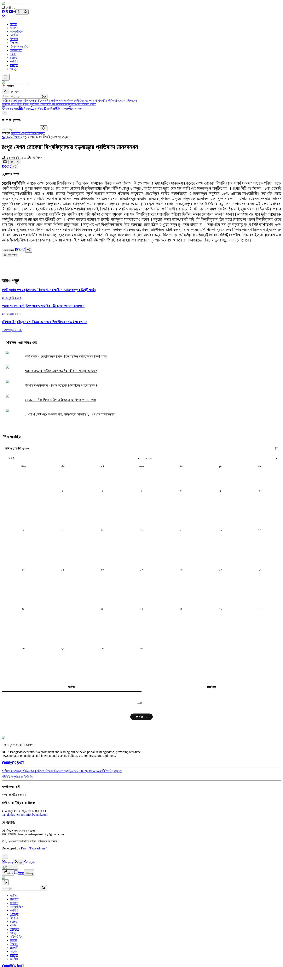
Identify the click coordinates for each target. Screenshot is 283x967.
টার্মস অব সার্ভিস (54, 104)
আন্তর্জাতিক (16, 31)
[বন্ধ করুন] (5, 91)
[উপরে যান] (5, 856)
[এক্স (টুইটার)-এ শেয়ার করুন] (6, 167)
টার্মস (30, 776)
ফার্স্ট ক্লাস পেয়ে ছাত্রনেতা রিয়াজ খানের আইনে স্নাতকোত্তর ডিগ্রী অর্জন (66, 356)
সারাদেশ (14, 28)
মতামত (13, 57)
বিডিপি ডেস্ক (12, 174)
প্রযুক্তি (40, 133)
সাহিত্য (14, 65)
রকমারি (13, 940)
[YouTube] (10, 12)
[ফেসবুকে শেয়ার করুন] (3, 167)
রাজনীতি (15, 133)
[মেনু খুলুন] (6, 77)
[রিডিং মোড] (5, 162)
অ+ (11, 161)
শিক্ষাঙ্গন (14, 42)
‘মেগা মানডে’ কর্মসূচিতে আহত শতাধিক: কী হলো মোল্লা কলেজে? (61, 371)
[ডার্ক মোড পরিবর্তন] (5, 882)
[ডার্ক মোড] (19, 12)
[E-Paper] (22, 763)
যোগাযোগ (23, 104)
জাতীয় (13, 24)
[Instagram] (14, 12)
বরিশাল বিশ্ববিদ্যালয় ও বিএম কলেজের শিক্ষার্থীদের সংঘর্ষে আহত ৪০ (62, 385)
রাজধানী (126, 100)
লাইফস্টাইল (16, 50)
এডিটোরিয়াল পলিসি (86, 104)
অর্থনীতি (14, 61)
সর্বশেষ (133, 100)
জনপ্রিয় (211, 687)
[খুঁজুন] (43, 128)
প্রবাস (13, 54)
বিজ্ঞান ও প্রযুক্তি (19, 46)
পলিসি (5, 776)
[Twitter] (15, 763)
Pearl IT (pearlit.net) (34, 848)
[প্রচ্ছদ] (3, 17)
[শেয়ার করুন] (14, 166)
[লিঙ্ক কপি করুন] (28, 250)
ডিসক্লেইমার (69, 104)
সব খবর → (141, 716)
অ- (18, 161)
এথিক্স (25, 776)
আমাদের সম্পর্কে (10, 104)
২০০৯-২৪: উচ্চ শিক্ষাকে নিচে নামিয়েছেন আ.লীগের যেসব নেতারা (60, 400)
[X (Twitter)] (7, 12)
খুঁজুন (44, 96)
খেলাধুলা (14, 35)
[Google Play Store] (18, 763)
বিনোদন (14, 39)
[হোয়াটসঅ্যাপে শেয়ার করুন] (9, 167)
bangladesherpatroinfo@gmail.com (24, 814)
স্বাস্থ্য (13, 69)
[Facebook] (3, 12)
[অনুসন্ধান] (43, 887)
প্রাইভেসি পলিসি (37, 104)
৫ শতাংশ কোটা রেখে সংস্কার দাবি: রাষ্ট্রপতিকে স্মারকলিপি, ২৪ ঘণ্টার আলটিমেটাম (70, 414)
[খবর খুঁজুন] (25, 12)
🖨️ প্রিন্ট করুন (10, 254)
